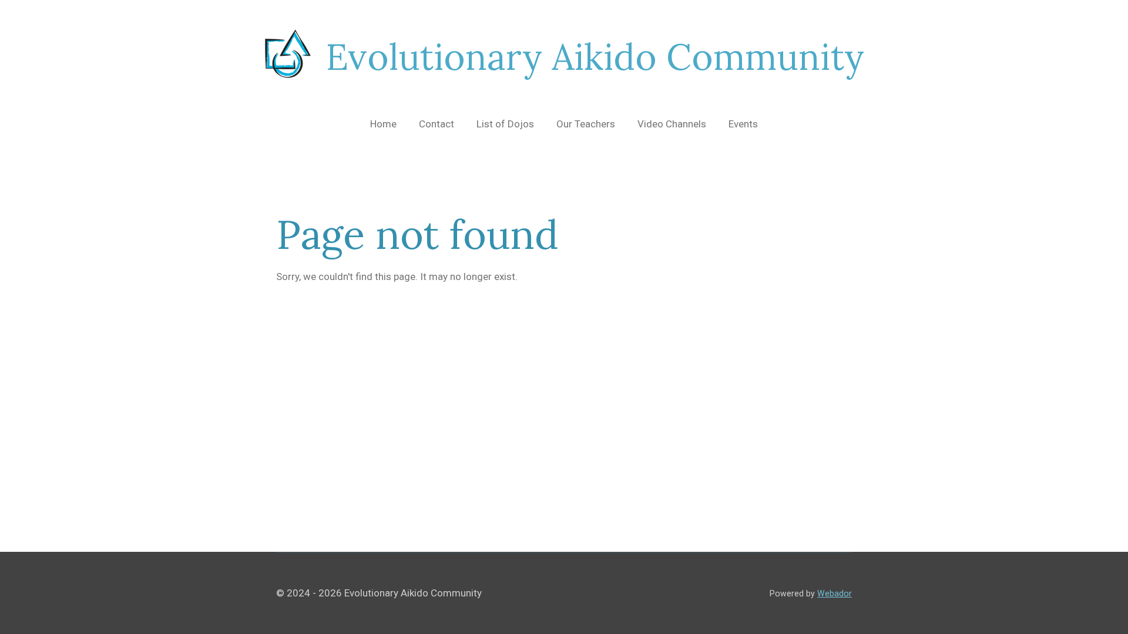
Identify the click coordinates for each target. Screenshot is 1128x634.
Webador (834, 593)
